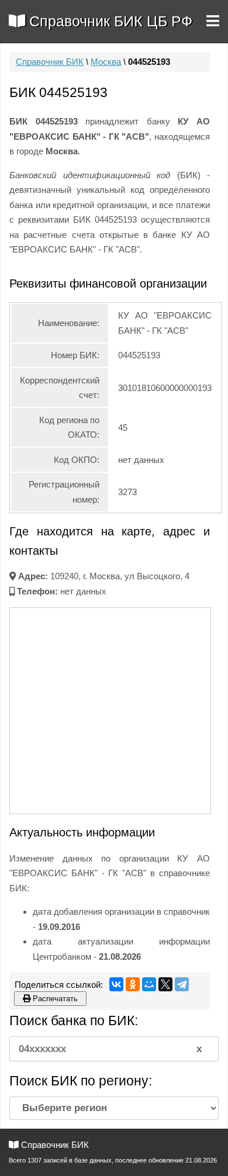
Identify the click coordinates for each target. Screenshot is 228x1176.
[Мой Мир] (149, 984)
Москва (106, 62)
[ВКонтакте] (116, 984)
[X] (165, 984)
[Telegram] (182, 984)
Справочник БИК (50, 62)
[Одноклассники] (133, 984)
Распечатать (54, 998)
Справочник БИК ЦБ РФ (108, 21)
